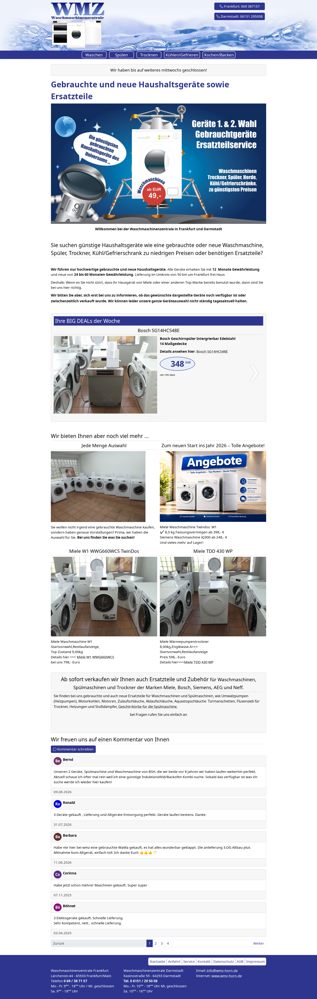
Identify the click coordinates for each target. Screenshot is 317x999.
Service (189, 961)
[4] (166, 417)
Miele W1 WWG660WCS (95, 657)
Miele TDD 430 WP (198, 662)
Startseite (157, 961)
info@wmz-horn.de (222, 970)
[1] (150, 417)
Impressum (255, 961)
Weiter (258, 943)
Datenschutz (223, 961)
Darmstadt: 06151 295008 (241, 16)
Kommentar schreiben (75, 749)
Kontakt (204, 961)
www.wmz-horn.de (226, 975)
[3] (161, 417)
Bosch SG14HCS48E (212, 351)
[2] (156, 417)
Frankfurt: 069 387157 (241, 6)
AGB (240, 961)
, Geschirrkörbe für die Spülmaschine (147, 706)
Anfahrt (174, 961)
